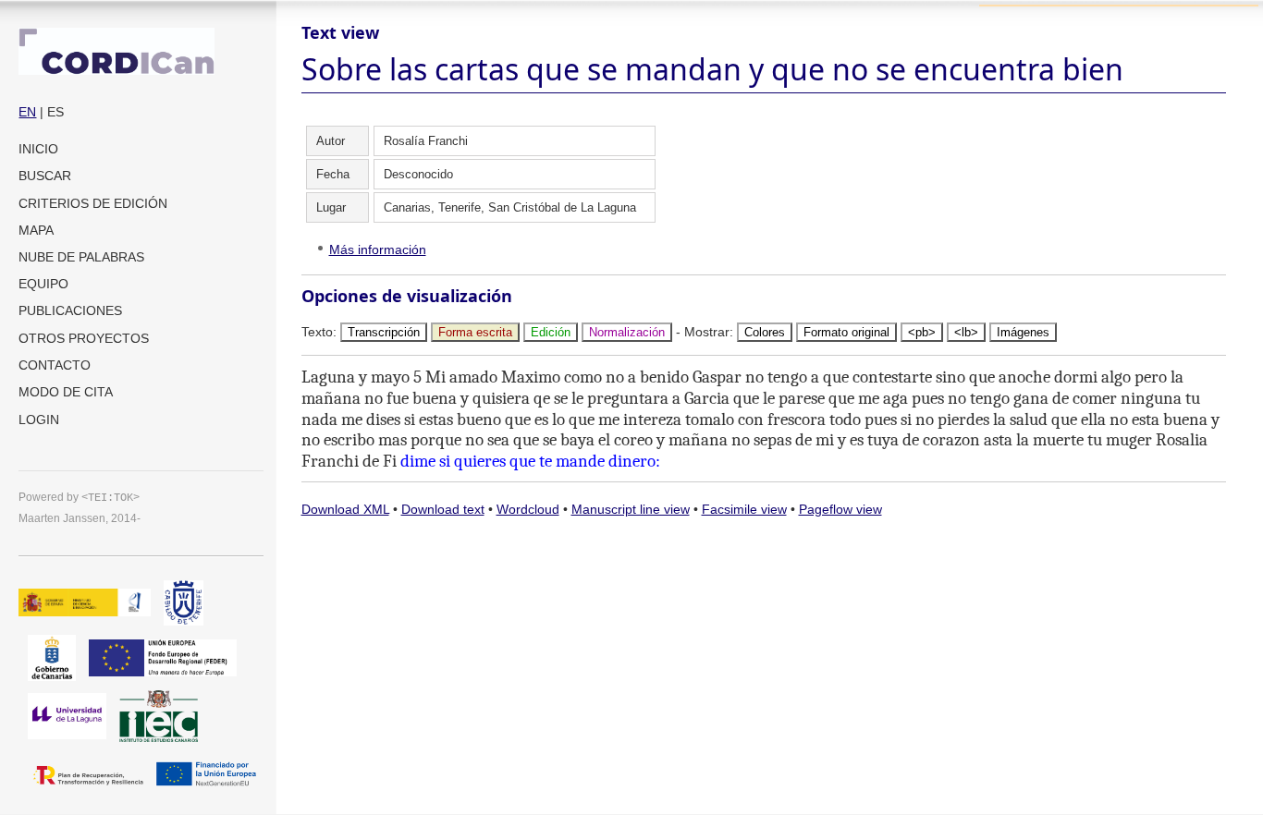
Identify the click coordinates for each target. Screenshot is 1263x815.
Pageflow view (840, 509)
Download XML (345, 509)
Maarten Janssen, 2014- (79, 518)
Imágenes (1023, 332)
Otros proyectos (83, 338)
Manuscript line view (630, 509)
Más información (377, 249)
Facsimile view (744, 509)
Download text (442, 509)
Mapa (36, 230)
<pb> (922, 332)
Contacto (54, 365)
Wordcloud (528, 509)
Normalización (627, 332)
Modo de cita (65, 391)
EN (27, 111)
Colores (764, 332)
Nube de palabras (81, 256)
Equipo (43, 283)
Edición (550, 332)
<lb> (966, 332)
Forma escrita (475, 332)
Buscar (44, 175)
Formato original (846, 332)
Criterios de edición (92, 203)
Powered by (79, 497)
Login (38, 419)
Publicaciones (70, 310)
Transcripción (384, 332)
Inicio (38, 148)
